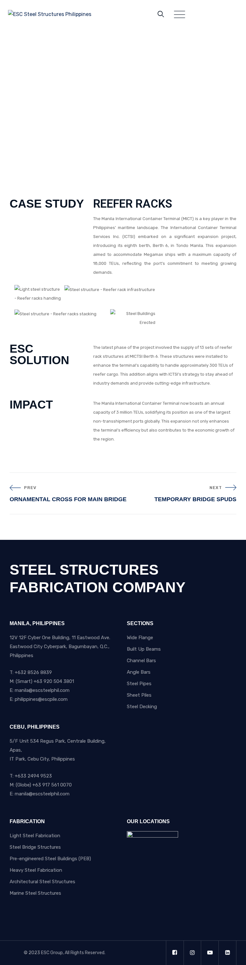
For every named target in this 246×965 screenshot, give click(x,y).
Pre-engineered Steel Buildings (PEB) (50, 859)
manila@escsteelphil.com (42, 690)
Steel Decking (142, 706)
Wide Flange (140, 637)
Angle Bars (139, 672)
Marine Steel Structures (35, 893)
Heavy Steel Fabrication (36, 870)
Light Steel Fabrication (35, 836)
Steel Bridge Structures (35, 847)
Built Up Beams (144, 649)
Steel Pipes (139, 683)
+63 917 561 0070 (52, 785)
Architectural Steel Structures (42, 882)
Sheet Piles (139, 695)
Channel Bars (141, 660)
